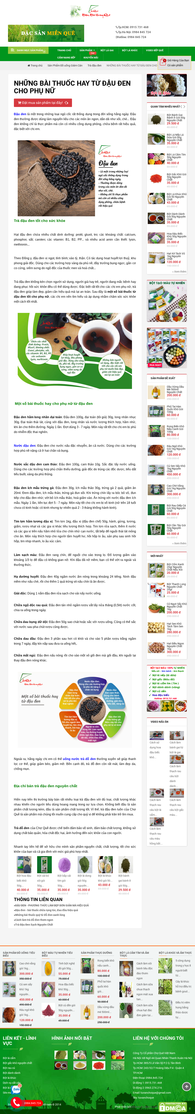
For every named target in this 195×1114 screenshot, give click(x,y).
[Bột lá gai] (117, 1065)
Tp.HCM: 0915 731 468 (133, 27)
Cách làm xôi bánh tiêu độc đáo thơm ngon (145, 971)
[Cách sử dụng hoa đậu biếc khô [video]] (157, 735)
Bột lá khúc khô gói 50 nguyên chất (177, 197)
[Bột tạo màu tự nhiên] (167, 688)
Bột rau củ (9, 1067)
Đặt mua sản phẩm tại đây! (43, 103)
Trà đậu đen (94, 65)
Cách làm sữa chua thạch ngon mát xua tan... (145, 992)
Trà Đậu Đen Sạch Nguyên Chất (34, 924)
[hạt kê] (79, 1065)
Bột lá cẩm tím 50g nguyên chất (176, 157)
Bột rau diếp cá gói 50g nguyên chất (176, 508)
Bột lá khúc (9, 1077)
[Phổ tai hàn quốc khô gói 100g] (156, 411)
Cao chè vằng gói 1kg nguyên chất (176, 488)
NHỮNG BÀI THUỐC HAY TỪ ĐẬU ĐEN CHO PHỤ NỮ (137, 65)
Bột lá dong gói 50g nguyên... (84, 880)
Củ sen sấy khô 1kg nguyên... (25, 989)
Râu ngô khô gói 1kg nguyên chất (176, 449)
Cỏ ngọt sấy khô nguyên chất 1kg (177, 606)
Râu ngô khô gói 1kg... (26, 1012)
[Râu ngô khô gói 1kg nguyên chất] (156, 450)
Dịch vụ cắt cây (12, 1082)
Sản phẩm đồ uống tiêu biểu (19, 954)
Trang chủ (36, 65)
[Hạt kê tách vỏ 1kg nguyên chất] (156, 257)
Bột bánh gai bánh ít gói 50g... (124, 880)
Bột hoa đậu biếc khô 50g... (24, 880)
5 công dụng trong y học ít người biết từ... (183, 968)
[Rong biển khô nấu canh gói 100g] (156, 431)
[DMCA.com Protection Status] (172, 1106)
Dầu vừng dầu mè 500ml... (106, 1010)
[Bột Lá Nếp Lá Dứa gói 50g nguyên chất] (156, 138)
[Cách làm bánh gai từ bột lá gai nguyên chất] (177, 735)
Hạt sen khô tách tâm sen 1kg (175, 626)
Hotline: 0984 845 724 (131, 37)
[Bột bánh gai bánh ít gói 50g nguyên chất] (156, 119)
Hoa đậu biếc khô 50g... (66, 987)
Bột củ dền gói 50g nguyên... (66, 1008)
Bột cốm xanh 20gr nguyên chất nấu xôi (175, 567)
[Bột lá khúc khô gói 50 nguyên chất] (156, 198)
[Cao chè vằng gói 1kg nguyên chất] (156, 489)
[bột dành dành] (61, 1065)
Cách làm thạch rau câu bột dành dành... (175, 776)
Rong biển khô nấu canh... (106, 963)
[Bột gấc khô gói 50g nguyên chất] (156, 178)
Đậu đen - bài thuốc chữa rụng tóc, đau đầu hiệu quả (46, 910)
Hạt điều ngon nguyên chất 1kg (175, 646)
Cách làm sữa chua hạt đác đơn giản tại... (145, 1010)
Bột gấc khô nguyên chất (17, 1063)
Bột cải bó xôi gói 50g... (43, 880)
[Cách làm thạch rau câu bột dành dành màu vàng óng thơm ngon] (177, 759)
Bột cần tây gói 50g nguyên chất (176, 528)
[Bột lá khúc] (167, 85)
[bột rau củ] (167, 300)
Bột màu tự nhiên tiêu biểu (57, 954)
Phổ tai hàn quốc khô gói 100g (175, 409)
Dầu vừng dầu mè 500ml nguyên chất (175, 389)
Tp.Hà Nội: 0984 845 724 (134, 32)
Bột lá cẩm (9, 1058)
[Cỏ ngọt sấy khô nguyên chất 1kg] (156, 608)
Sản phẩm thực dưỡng (96, 952)
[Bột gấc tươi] (98, 1065)
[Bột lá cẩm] (61, 1054)
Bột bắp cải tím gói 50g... (64, 880)
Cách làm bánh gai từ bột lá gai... (176, 747)
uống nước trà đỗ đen (79, 759)
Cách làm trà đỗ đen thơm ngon (34, 919)
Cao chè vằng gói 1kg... (27, 966)
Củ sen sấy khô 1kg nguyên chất (176, 468)
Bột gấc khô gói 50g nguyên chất (176, 177)
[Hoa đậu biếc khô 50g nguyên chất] (156, 238)
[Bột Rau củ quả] (167, 347)
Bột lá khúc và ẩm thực (175, 952)
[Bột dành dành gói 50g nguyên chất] (156, 218)
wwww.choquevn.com (144, 1106)
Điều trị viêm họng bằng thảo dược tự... (183, 1010)
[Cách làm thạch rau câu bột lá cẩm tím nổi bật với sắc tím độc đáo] (157, 792)
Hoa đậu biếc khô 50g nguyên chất (176, 236)
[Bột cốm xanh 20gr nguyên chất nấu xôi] (156, 570)
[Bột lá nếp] (98, 1054)
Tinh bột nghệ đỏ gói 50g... (66, 966)
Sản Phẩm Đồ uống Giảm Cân (65, 65)
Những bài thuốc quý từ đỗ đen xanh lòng (40, 914)
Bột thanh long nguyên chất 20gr (176, 587)
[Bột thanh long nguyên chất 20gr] (156, 590)
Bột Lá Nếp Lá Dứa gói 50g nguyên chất (175, 137)
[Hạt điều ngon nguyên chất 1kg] (156, 647)
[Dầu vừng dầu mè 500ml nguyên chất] (156, 392)
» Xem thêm (179, 271)
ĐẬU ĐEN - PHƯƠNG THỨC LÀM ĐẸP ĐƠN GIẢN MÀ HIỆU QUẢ (52, 905)
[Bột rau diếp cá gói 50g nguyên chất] (156, 509)
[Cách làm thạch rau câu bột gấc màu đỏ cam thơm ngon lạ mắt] (177, 792)
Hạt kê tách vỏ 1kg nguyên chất (176, 256)
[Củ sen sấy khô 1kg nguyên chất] (156, 470)
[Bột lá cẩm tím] (117, 1054)
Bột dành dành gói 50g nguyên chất (176, 216)
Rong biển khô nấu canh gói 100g (175, 429)
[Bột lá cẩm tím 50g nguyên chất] (156, 158)
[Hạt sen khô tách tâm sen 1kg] (156, 627)
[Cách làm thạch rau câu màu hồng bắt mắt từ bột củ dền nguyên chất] (157, 821)
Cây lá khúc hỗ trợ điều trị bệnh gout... (183, 986)
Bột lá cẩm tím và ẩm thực (134, 954)
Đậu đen (20, 114)
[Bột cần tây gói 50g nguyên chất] (156, 529)
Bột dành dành (11, 1072)
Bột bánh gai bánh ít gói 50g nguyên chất (176, 117)
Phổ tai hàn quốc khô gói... (104, 986)
